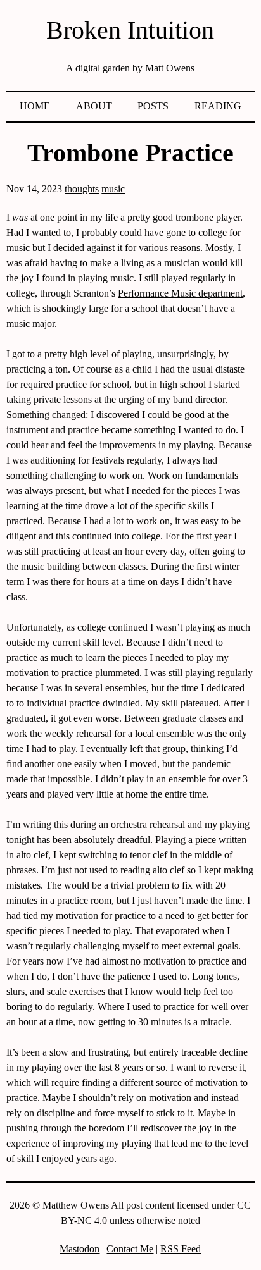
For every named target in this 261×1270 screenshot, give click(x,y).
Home (35, 106)
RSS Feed (180, 1248)
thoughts (82, 188)
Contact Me (129, 1248)
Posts (153, 106)
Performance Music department (180, 293)
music (113, 188)
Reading (217, 106)
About (94, 106)
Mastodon (79, 1248)
